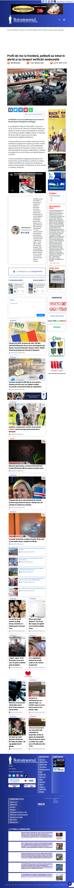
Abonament (14, 822)
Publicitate (13, 805)
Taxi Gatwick (55, 800)
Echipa (41, 792)
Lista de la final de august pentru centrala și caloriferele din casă (32, 588)
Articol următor (38, 280)
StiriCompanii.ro (56, 801)
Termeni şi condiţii (16, 817)
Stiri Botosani (15, 30)
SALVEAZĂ (41, 315)
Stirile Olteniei (55, 802)
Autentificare (61, 2)
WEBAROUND (64, 885)
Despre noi (13, 802)
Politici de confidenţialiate (19, 815)
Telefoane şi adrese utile (18, 812)
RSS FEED (13, 820)
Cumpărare (59, 321)
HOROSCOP (57, 298)
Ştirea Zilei (43, 764)
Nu (51, 200)
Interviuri (42, 777)
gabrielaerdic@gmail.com (26, 230)
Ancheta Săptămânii (43, 761)
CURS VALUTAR (57, 316)
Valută (50, 321)
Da (51, 198)
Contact (12, 807)
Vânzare (63, 321)
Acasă (8, 30)
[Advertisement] (37, 43)
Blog (41, 780)
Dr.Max (54, 799)
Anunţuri (13, 810)
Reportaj (42, 775)
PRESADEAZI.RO (56, 798)
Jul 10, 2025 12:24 (60, 63)
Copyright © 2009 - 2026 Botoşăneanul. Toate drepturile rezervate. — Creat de (37, 885)
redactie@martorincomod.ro (16, 771)
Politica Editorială (42, 788)
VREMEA (57, 327)
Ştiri (40, 772)
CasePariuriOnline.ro (48, 798)
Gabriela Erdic (26, 227)
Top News (12, 438)
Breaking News (44, 770)
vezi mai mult (54, 263)
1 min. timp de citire (37, 63)
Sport (41, 785)
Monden (42, 782)
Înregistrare (69, 2)
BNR (54, 321)
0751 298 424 (12, 769)
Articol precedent (16, 280)
